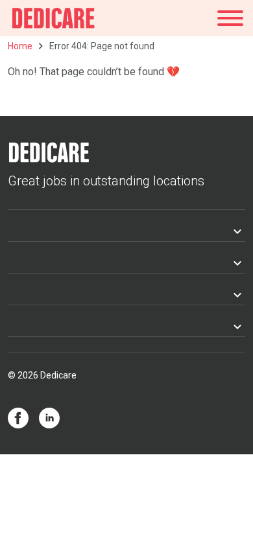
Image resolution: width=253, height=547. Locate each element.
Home (20, 46)
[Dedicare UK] (53, 18)
